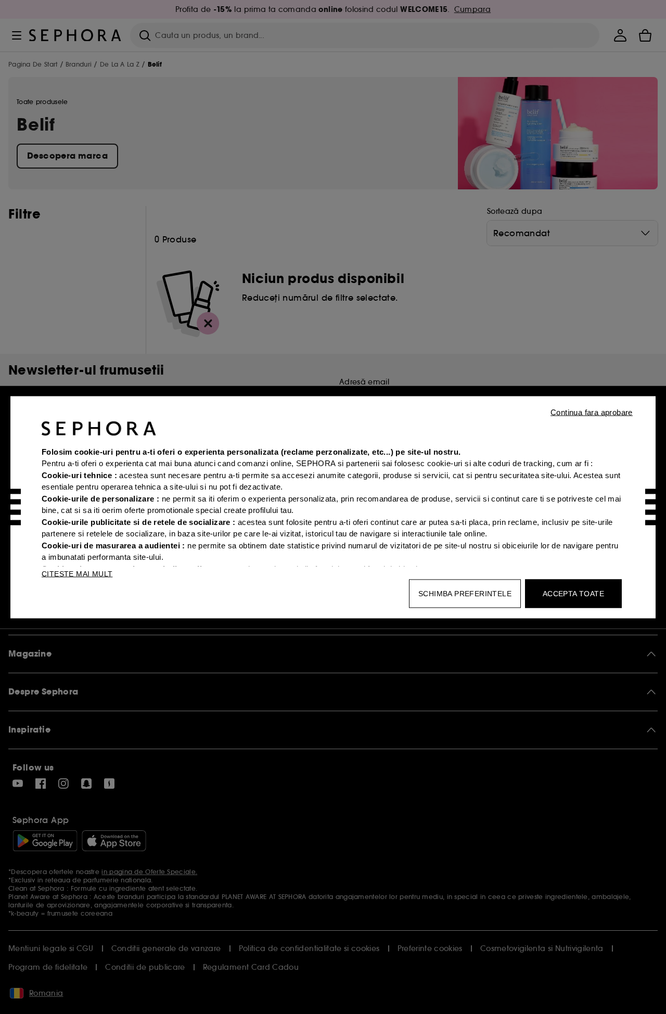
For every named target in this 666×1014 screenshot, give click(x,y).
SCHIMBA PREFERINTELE (464, 593)
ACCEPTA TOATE (573, 593)
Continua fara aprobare (591, 411)
